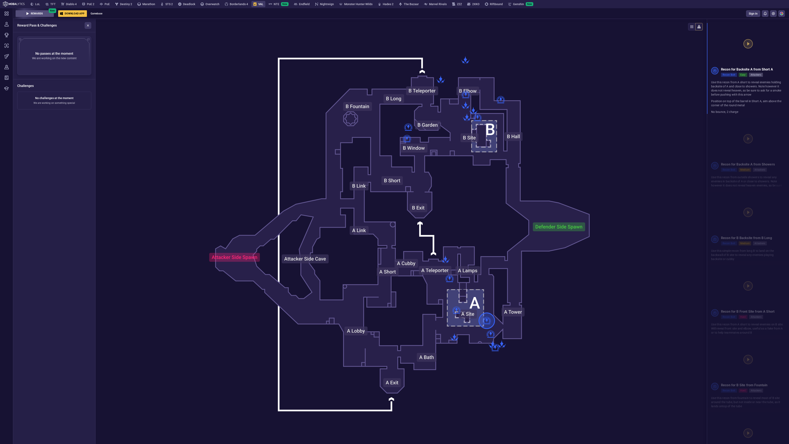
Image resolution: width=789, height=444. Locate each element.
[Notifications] (765, 13)
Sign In (753, 13)
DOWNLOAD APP (74, 13)
